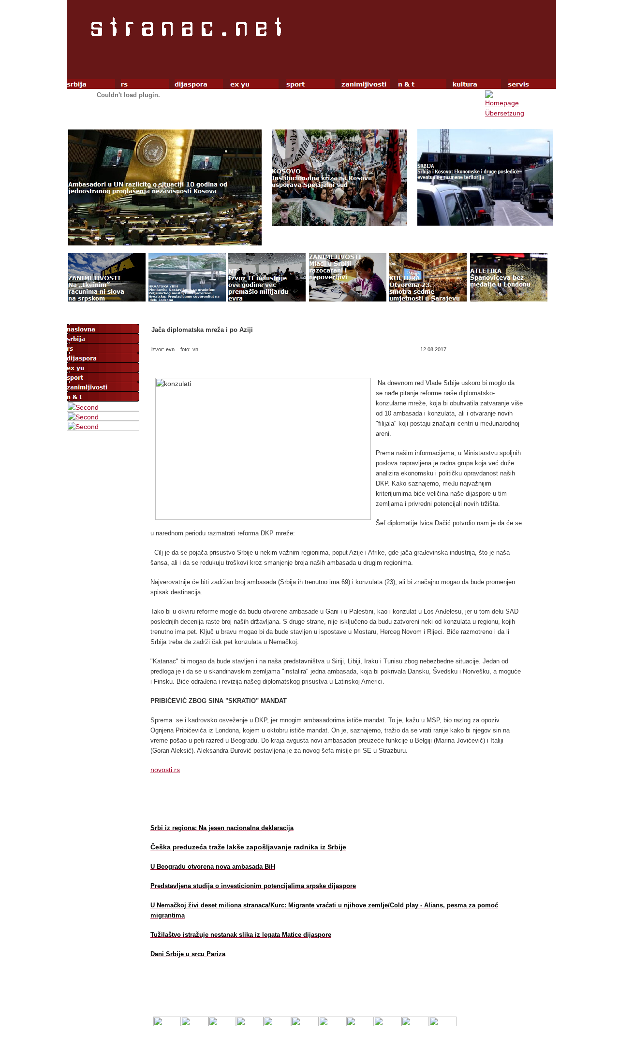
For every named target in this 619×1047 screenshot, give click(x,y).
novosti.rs (165, 770)
